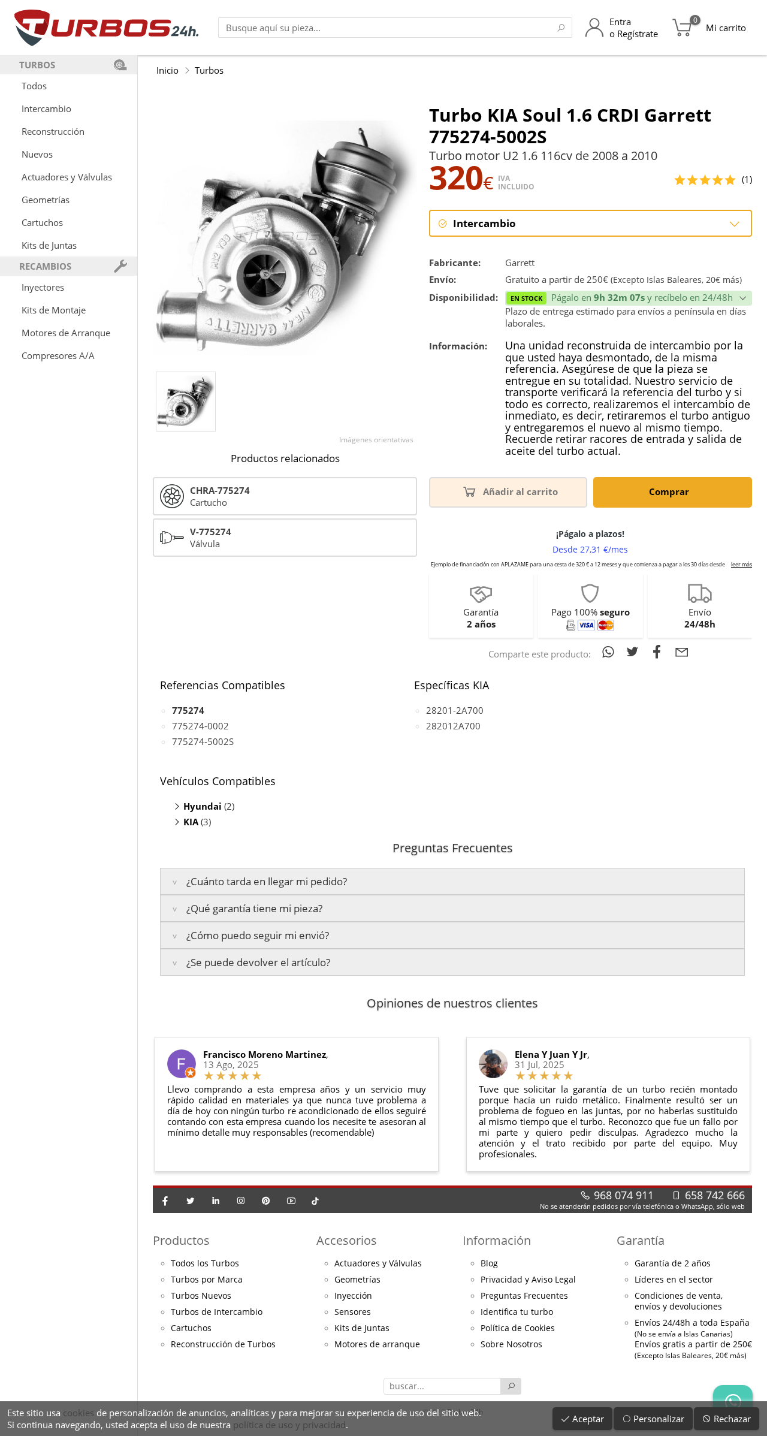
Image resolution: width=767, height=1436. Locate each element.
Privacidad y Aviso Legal (528, 1279)
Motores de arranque (377, 1344)
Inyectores (43, 287)
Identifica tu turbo (517, 1312)
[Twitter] (190, 1200)
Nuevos (37, 154)
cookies (78, 1413)
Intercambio (46, 108)
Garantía (641, 1240)
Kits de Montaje (54, 310)
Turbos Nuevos (201, 1295)
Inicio (167, 70)
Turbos (209, 70)
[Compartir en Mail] (682, 651)
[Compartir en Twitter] (635, 651)
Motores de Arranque (66, 333)
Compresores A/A (58, 355)
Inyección (353, 1295)
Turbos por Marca (207, 1279)
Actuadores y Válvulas (67, 177)
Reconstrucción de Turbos (223, 1344)
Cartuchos (42, 222)
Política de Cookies (518, 1328)
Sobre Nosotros (511, 1344)
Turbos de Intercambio (216, 1312)
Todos (34, 86)
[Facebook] (165, 1200)
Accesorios (346, 1240)
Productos (181, 1240)
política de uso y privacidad (289, 1425)
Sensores (352, 1312)
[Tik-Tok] (315, 1200)
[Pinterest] (266, 1200)
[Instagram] (240, 1200)
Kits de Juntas (49, 245)
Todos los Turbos (205, 1263)
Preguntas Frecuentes (524, 1295)
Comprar (670, 491)
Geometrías (46, 200)
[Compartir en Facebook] (659, 651)
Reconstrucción (53, 131)
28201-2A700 (455, 710)
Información (497, 1240)
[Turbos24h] (106, 27)
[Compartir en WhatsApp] (610, 651)
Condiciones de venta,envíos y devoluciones (679, 1301)
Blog (489, 1263)
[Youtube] (291, 1200)
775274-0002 (200, 726)
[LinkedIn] (215, 1200)
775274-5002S (203, 741)
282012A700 (453, 726)
